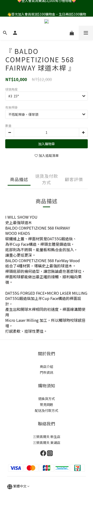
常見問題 (46, 404)
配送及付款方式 (46, 410)
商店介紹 (46, 366)
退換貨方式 (46, 398)
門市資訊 (46, 372)
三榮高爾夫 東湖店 (46, 442)
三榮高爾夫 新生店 (46, 436)
